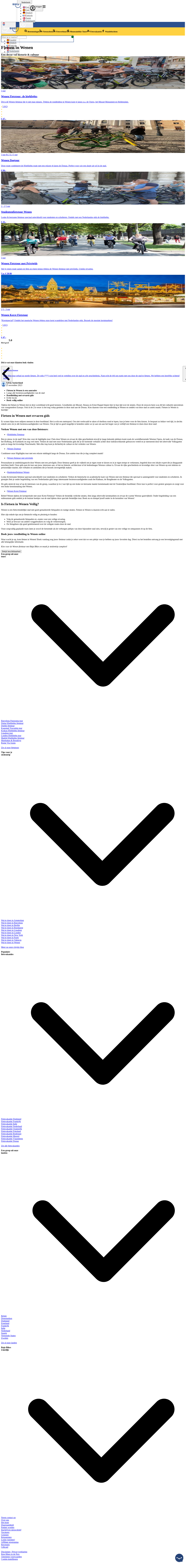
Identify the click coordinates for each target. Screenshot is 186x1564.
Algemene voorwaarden (11, 1557)
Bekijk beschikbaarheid (11, 551)
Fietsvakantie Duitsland (11, 1119)
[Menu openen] (44, 6)
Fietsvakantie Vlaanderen (12, 1138)
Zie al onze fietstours (10, 747)
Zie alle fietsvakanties (10, 1145)
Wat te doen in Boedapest (12, 927)
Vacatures (5, 1532)
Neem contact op (8, 1517)
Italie (3, 1328)
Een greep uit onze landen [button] (9, 1151)
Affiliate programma (10, 1542)
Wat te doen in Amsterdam (12, 920)
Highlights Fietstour (15, 434)
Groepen (5, 1535)
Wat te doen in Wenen (10, 942)
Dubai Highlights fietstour (12, 723)
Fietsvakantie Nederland (11, 1126)
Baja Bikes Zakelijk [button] (6, 1348)
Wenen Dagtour (14, 449)
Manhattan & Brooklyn (11, 740)
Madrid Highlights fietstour (12, 738)
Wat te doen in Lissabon (11, 930)
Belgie (4, 1316)
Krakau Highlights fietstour (13, 730)
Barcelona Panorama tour (12, 721)
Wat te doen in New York (12, 935)
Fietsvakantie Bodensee (11, 1133)
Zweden (4, 1338)
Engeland (5, 1323)
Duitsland (5, 1321)
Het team (5, 1522)
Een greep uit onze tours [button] (9, 555)
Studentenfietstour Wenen (18, 472)
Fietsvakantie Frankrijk (11, 1121)
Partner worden (7, 1527)
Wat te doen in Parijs (10, 937)
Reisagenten (6, 1537)
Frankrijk (5, 1326)
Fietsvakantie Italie (9, 1124)
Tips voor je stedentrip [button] (6, 753)
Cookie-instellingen (9, 1559)
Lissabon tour (7, 733)
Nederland (5, 1331)
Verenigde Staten (8, 1335)
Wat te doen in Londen (11, 932)
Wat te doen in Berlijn (10, 925)
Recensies (5, 1544)
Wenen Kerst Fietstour (17, 491)
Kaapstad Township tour (11, 728)
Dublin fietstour (8, 726)
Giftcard (4, 1547)
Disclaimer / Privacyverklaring (14, 1552)
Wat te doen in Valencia (11, 940)
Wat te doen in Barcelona (12, 923)
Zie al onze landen (9, 1343)
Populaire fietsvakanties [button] (7, 953)
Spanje (4, 1333)
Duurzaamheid (7, 1525)
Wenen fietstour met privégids (20, 458)
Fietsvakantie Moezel (10, 1136)
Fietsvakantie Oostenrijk (11, 1129)
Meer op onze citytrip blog (12, 947)
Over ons (5, 1520)
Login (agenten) (8, 1540)
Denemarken (6, 1318)
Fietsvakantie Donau (10, 1141)
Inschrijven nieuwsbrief (11, 1530)
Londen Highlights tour (11, 735)
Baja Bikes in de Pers (10, 1554)
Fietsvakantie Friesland (11, 1131)
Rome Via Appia (8, 743)
